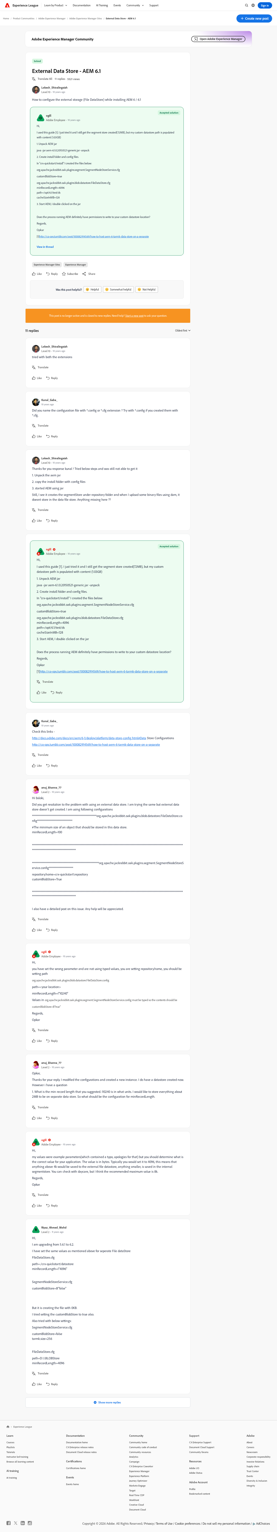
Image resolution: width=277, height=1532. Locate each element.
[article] (107, 363)
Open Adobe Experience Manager (221, 39)
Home (6, 18)
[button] (254, 18)
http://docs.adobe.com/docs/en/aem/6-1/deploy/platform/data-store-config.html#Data (89, 738)
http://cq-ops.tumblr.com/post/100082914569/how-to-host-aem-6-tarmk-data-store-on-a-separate (94, 236)
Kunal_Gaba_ (49, 400)
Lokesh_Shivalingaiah (54, 87)
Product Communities (23, 18)
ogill (48, 115)
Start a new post (134, 315)
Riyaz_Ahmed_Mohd (54, 1227)
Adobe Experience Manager (51, 18)
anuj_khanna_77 (51, 787)
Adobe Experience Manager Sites (85, 18)
